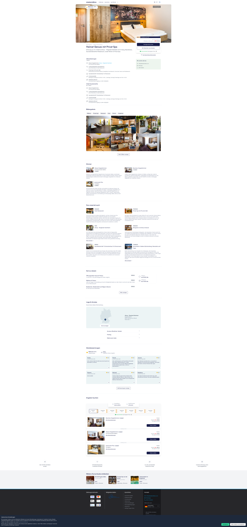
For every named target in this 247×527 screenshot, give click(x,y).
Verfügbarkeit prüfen (148, 44)
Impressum (127, 506)
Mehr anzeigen (123, 292)
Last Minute (113, 2)
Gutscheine (107, 2)
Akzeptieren (225, 524)
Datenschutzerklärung (23, 522)
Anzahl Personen (131, 403)
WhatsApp (140, 65)
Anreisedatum (117, 403)
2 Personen (130, 405)
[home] (91, 2)
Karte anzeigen (105, 325)
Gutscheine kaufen (129, 495)
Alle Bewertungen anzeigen (123, 388)
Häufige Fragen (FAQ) (129, 508)
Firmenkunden (128, 499)
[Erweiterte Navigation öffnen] (118, 2)
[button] (96, 422)
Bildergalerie (157, 6)
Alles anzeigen (89, 240)
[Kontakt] (155, 2)
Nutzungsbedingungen (130, 504)
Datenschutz (127, 501)
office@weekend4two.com (144, 63)
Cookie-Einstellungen (129, 502)
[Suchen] (159, 2)
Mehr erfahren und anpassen (237, 524)
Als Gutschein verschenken (148, 48)
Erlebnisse (101, 2)
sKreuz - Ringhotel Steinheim (105, 63)
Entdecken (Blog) (128, 497)
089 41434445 (141, 67)
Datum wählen (117, 405)
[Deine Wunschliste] (157, 2)
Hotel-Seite (127, 319)
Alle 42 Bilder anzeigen (123, 154)
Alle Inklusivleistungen (111, 420)
